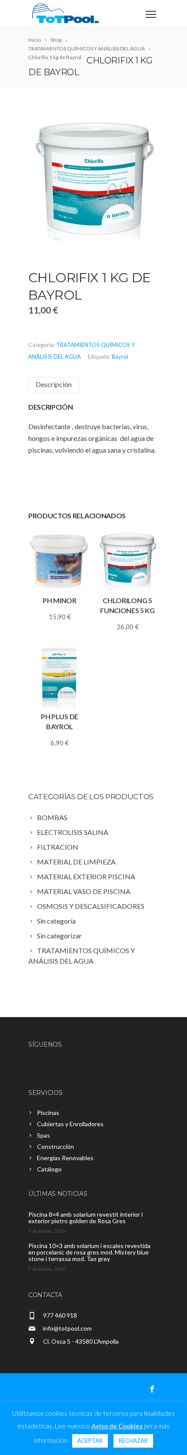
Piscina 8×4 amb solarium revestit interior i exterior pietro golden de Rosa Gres (85, 1218)
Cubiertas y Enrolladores (70, 1124)
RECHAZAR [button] (133, 1440)
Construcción (55, 1146)
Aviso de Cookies (117, 1426)
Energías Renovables (65, 1157)
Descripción (54, 384)
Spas (43, 1135)
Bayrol (120, 356)
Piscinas (48, 1112)
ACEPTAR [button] (90, 1440)
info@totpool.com (67, 1328)
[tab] (53, 385)
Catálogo (49, 1169)
